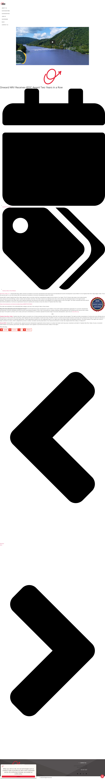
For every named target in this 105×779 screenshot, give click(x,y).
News (7, 290)
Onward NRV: (3, 323)
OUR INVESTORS (6, 10)
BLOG (3, 22)
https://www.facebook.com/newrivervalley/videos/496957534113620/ (16, 304)
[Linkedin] (77, 774)
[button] (4, 329)
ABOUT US (4, 8)
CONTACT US (5, 24)
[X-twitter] (83, 774)
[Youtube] (86, 774)
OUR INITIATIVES (6, 13)
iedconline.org (75, 311)
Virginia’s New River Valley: (6, 316)
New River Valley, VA (4, 293)
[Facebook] (80, 774)
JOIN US (4, 16)
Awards (4, 290)
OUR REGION (5, 19)
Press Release (12, 290)
